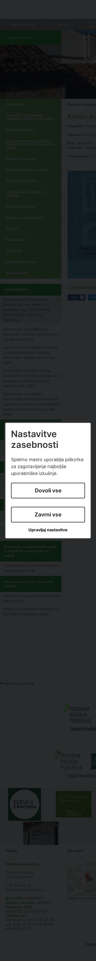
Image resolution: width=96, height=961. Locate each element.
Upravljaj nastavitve (48, 530)
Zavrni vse (48, 514)
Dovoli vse (48, 490)
